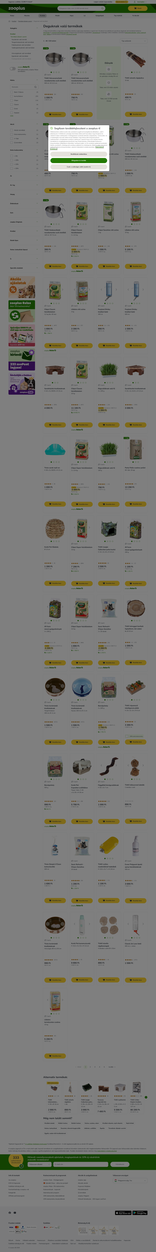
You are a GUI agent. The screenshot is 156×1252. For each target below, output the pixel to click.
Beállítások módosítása (79, 154)
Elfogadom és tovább (79, 160)
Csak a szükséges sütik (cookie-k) (79, 167)
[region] (78, 148)
